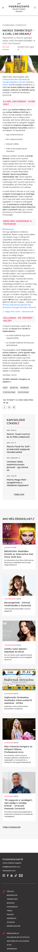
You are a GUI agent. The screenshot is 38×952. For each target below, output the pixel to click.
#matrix (6, 305)
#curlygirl (15, 307)
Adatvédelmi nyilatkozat (18, 941)
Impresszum (12, 949)
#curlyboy (24, 307)
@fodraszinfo (8, 229)
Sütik (9, 945)
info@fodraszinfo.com (11, 867)
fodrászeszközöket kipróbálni (15, 79)
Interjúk (11, 922)
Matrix (5, 85)
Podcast (10, 914)
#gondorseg (25, 305)
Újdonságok (12, 907)
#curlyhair (7, 307)
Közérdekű (11, 918)
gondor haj (14, 387)
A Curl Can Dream (9, 392)
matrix (5, 387)
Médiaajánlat (13, 933)
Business (10, 903)
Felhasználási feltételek (18, 937)
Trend (9, 911)
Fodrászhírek (9, 25)
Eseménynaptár (13, 926)
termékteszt (24, 387)
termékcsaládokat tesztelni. (14, 82)
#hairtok (32, 307)
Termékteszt (21, 25)
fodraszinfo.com (9, 871)
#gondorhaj (15, 305)
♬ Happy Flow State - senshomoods (18, 311)
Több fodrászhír (11, 827)
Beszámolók (12, 895)
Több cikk (19, 494)
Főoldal (10, 891)
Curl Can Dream (23, 392)
